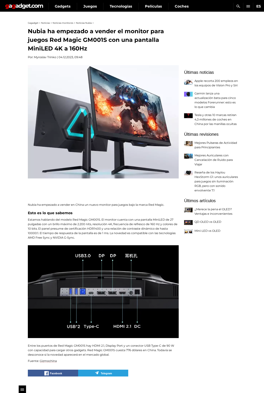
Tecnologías (121, 6)
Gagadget (24, 5)
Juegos (90, 6)
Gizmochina (48, 361)
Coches (182, 6)
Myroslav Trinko (45, 57)
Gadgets (63, 6)
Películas (153, 6)
